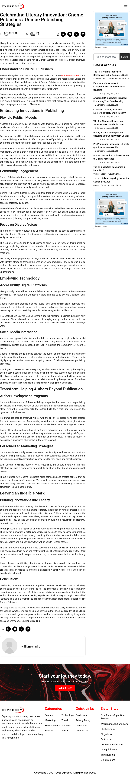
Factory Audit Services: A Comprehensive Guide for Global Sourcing (109, 86)
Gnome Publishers (70, 75)
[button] (125, 6)
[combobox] (106, 56)
